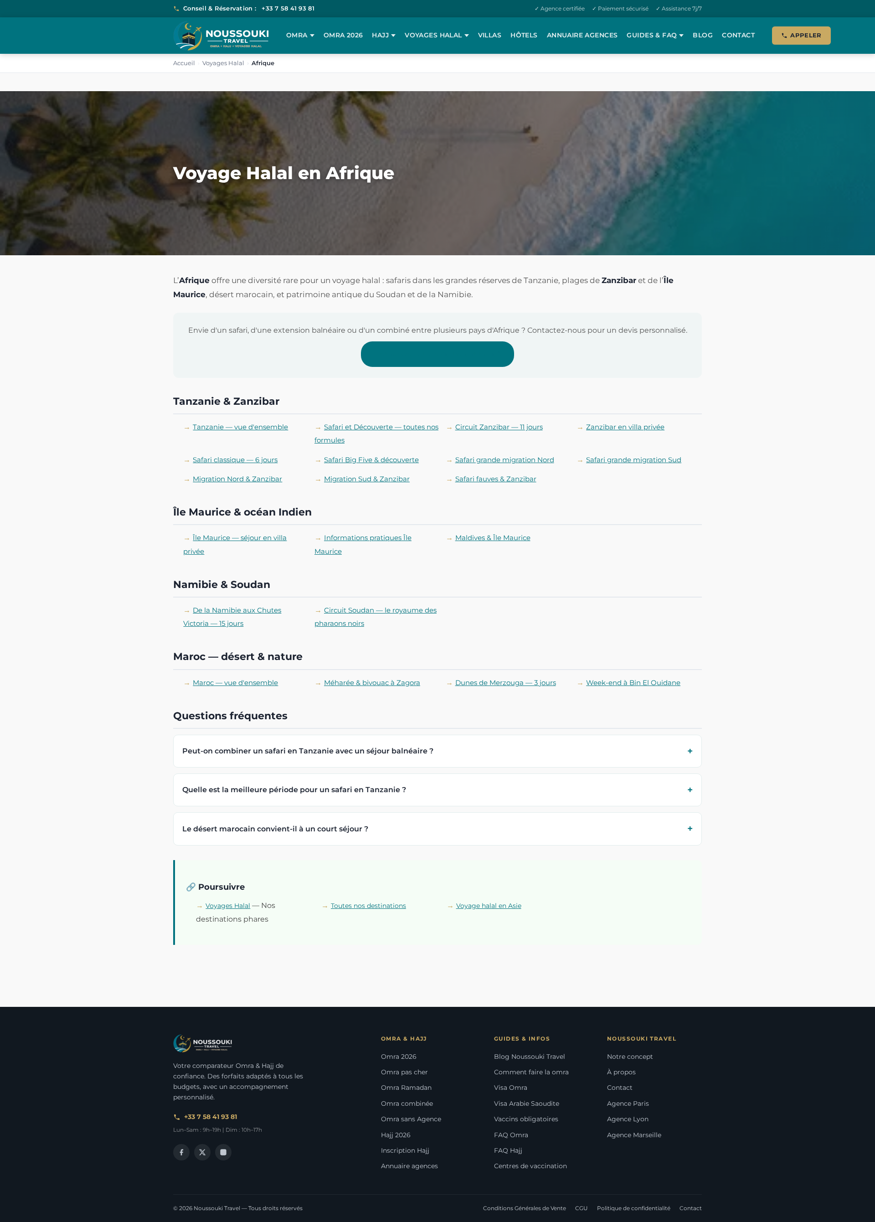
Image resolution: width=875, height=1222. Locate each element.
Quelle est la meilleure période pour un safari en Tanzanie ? (294, 789)
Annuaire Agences (582, 35)
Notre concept (630, 1056)
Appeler (806, 35)
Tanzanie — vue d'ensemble (240, 427)
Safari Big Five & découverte (371, 460)
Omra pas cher (404, 1072)
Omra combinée (407, 1103)
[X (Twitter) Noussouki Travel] (202, 1152)
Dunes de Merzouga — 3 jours (505, 683)
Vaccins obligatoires (526, 1119)
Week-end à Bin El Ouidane (633, 683)
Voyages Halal (433, 35)
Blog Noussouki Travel (529, 1056)
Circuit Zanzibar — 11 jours (499, 427)
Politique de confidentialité (633, 1208)
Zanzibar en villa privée (625, 427)
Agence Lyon (628, 1119)
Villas (490, 35)
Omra (297, 35)
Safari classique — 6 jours (235, 460)
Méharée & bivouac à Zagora (372, 683)
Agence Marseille (634, 1135)
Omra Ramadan (406, 1087)
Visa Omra (510, 1087)
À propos (621, 1072)
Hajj (380, 35)
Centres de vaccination (530, 1166)
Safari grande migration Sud (633, 460)
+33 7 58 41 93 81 (288, 8)
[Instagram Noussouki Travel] (223, 1152)
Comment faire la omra (531, 1072)
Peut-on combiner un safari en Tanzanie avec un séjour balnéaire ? (307, 751)
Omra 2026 (343, 35)
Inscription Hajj (405, 1150)
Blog (703, 35)
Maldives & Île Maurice (492, 538)
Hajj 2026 (396, 1135)
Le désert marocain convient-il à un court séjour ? (275, 829)
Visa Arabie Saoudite (526, 1103)
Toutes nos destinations (368, 906)
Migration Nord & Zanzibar (237, 479)
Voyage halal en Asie (488, 906)
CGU (581, 1208)
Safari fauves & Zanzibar (495, 479)
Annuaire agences (409, 1166)
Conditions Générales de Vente (524, 1208)
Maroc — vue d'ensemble (235, 683)
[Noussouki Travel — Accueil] (221, 36)
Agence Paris (628, 1103)
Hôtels (524, 35)
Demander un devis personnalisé (437, 354)
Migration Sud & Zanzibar (367, 479)
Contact (738, 35)
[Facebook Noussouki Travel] (181, 1152)
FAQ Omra (511, 1135)
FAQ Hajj (508, 1150)
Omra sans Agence (411, 1119)
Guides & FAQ (652, 35)
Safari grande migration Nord (504, 460)
